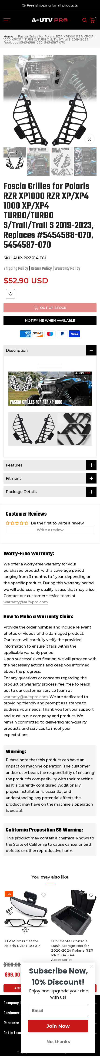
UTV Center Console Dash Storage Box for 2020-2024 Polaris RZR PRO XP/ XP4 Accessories (72, 950)
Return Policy (41, 269)
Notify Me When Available (50, 320)
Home (8, 36)
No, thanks (58, 1041)
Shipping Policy (15, 269)
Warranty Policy (67, 269)
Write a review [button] (50, 530)
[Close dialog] (91, 966)
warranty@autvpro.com (25, 602)
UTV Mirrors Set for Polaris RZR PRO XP (21, 943)
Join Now (58, 1026)
